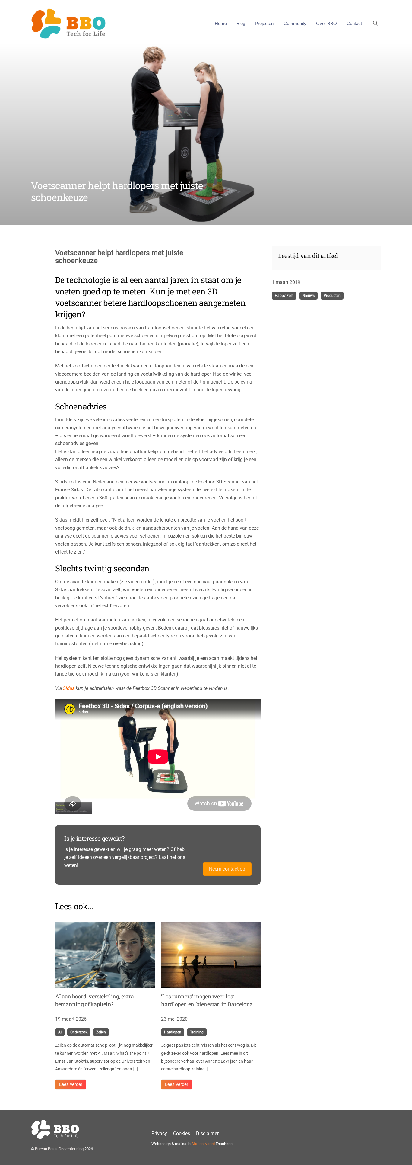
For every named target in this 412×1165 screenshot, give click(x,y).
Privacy (159, 1133)
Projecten (264, 23)
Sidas (68, 688)
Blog (240, 23)
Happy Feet (284, 296)
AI (60, 1032)
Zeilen (101, 1032)
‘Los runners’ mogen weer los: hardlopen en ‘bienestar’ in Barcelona (207, 1000)
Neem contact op (227, 869)
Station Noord (203, 1143)
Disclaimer (207, 1133)
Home (221, 23)
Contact (354, 23)
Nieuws (309, 296)
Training (197, 1032)
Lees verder (70, 1084)
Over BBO (326, 23)
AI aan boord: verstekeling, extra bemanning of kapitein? (94, 1000)
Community (295, 23)
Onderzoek (78, 1032)
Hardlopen (172, 1032)
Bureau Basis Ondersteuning (59, 1149)
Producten (332, 296)
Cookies (181, 1133)
